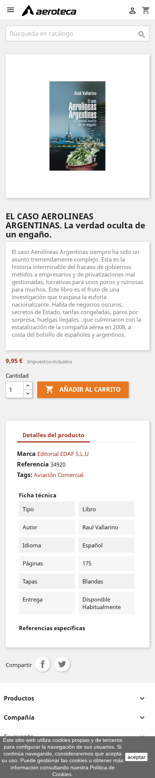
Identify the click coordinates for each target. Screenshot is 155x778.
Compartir (42, 664)
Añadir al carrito (83, 389)
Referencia (33, 464)
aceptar (137, 757)
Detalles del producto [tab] (53, 435)
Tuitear (62, 664)
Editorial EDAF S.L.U (63, 453)
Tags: (24, 475)
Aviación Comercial (59, 475)
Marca (26, 453)
